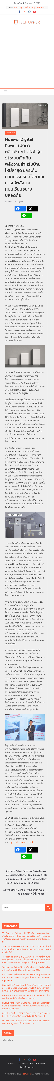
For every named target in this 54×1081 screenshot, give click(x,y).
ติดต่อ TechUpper (27, 1067)
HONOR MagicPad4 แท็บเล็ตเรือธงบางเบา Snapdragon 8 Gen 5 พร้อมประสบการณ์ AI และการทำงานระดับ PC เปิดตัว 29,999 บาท (26, 1005)
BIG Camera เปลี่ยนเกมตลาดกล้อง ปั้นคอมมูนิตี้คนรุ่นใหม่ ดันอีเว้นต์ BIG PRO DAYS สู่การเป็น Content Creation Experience (26, 977)
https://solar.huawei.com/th (21, 842)
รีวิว (18, 1063)
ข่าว (31, 1063)
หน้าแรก (11, 1063)
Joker (21, 201)
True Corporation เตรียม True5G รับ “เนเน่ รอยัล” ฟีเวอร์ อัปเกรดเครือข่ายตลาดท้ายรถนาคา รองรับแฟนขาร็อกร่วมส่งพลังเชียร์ (26, 949)
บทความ (25, 1063)
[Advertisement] (27, 60)
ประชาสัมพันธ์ (10, 133)
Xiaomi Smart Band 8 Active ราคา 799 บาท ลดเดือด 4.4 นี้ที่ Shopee (23, 891)
